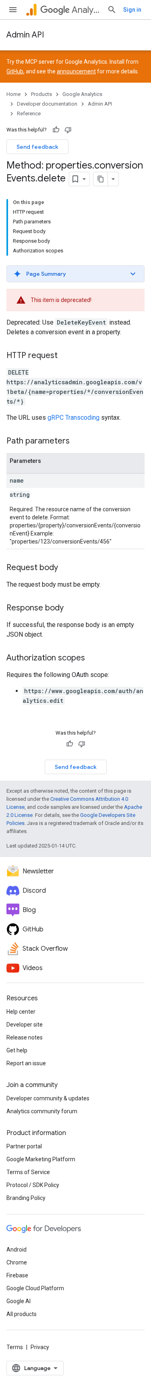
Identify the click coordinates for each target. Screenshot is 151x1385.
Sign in (132, 9)
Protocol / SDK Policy (32, 1185)
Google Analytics (82, 94)
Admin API (25, 35)
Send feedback (37, 146)
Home (13, 94)
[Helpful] (56, 130)
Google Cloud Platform (35, 1288)
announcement (76, 71)
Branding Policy (26, 1198)
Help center (20, 1011)
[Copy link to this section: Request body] (66, 568)
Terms (14, 1347)
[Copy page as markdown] (100, 179)
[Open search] (112, 10)
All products (21, 1314)
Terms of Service (28, 1172)
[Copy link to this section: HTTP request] (66, 356)
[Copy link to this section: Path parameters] (78, 441)
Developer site (24, 1024)
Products (41, 94)
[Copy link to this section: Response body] (72, 608)
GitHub (14, 71)
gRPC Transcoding (73, 417)
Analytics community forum (41, 1111)
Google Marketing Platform (40, 1159)
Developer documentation (47, 104)
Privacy (40, 1347)
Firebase (17, 1275)
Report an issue (26, 1063)
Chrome (16, 1262)
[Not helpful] (68, 130)
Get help (16, 1050)
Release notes (24, 1037)
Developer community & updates (47, 1098)
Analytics (86, 9)
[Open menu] (13, 9)
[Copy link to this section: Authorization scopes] (93, 658)
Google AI (18, 1301)
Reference (29, 113)
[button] (75, 274)
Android (16, 1249)
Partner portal (24, 1146)
